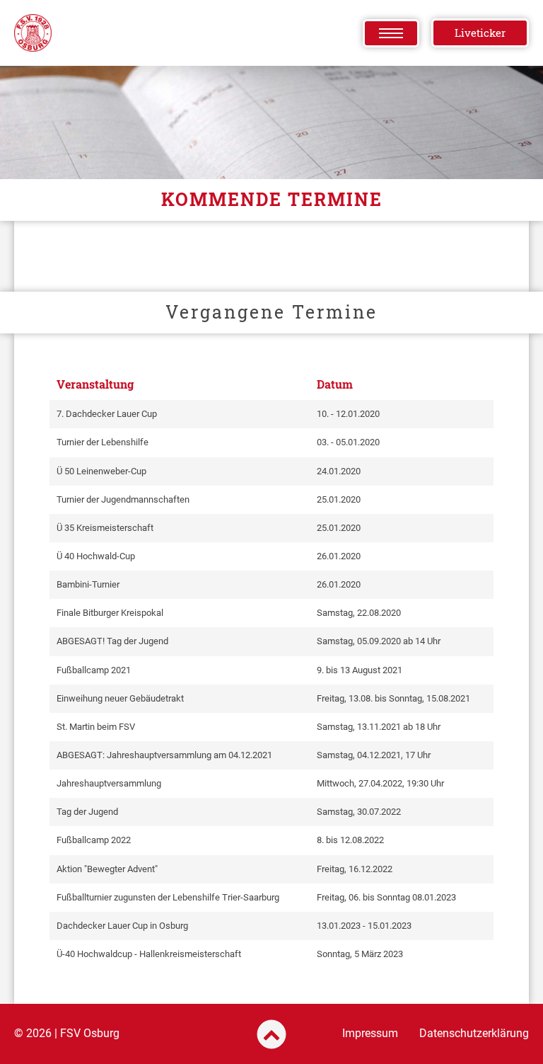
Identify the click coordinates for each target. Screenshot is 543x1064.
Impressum (370, 1033)
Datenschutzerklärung (474, 1033)
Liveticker (480, 32)
